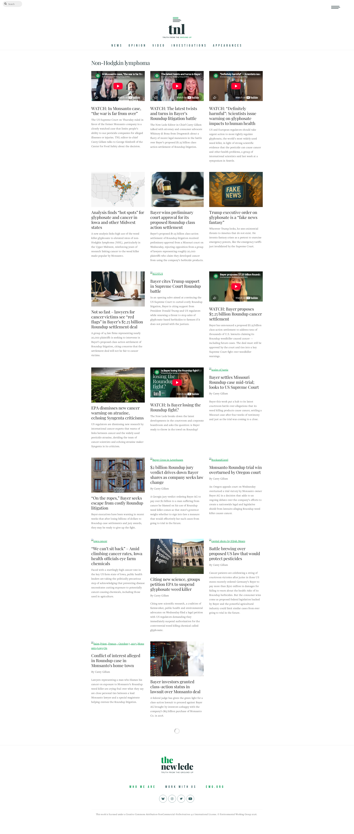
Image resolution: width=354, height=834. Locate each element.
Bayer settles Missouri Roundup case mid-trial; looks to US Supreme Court (234, 382)
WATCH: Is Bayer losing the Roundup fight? (175, 407)
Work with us (181, 787)
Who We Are (142, 787)
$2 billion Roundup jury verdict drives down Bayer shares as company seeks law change (176, 474)
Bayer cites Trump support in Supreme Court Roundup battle (175, 286)
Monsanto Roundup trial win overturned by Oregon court (235, 469)
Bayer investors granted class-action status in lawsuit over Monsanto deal (175, 686)
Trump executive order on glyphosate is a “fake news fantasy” (233, 217)
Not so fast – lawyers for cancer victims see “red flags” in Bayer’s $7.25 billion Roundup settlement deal (117, 319)
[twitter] (181, 798)
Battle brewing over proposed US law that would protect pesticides (234, 553)
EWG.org (215, 787)
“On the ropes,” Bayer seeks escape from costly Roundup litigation (117, 503)
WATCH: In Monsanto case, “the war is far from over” (116, 111)
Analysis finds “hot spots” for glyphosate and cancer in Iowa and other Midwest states (117, 220)
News (117, 46)
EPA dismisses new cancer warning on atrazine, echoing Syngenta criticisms (117, 413)
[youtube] (190, 798)
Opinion (137, 46)
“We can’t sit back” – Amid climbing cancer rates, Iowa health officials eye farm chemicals (116, 556)
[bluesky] (163, 798)
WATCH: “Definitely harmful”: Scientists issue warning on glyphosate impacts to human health (232, 116)
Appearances (228, 46)
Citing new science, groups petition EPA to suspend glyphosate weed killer (175, 584)
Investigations (189, 46)
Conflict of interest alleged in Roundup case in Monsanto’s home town (115, 660)
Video (159, 46)
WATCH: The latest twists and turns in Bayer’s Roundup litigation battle (173, 113)
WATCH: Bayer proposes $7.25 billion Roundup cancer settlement (235, 314)
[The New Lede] (177, 32)
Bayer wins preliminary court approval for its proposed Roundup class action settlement (172, 220)
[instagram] (172, 798)
